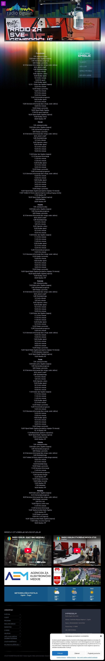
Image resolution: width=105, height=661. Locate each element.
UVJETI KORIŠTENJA (11, 656)
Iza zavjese (85, 75)
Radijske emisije (9, 624)
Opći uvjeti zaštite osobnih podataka (87, 657)
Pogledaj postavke (94, 653)
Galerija (7, 633)
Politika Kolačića (61, 657)
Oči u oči (83, 66)
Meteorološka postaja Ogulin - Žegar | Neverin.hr (52, 594)
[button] (101, 636)
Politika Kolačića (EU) (11, 645)
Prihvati (60, 653)
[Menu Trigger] (3, 3)
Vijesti (83, 62)
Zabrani (77, 653)
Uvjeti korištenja (10, 641)
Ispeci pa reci (86, 71)
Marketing (8, 627)
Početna (7, 614)
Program (7, 620)
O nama (6, 630)
